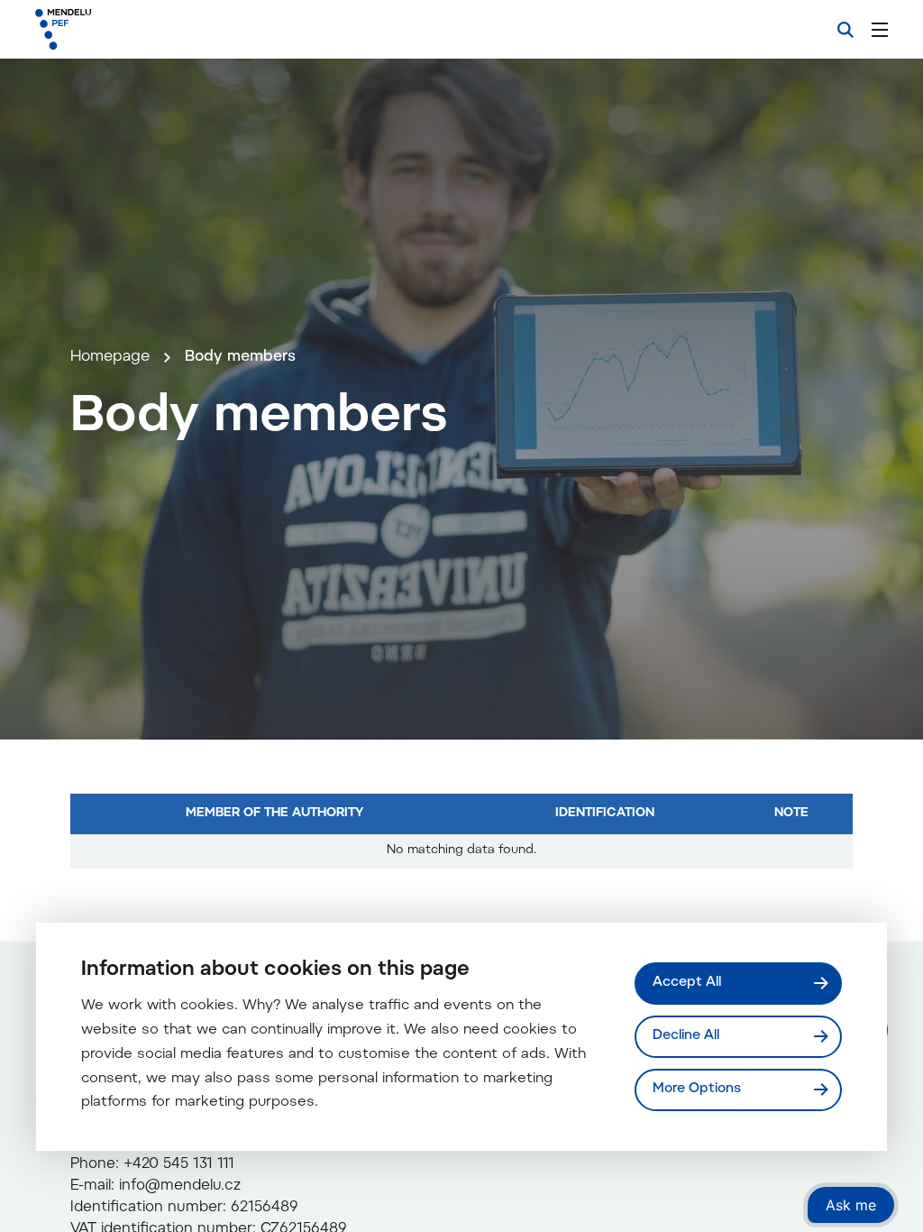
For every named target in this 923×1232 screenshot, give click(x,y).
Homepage (110, 357)
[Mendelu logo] (133, 29)
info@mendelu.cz (180, 1186)
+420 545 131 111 (178, 1164)
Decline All (686, 1036)
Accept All (687, 982)
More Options (697, 1089)
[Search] (845, 30)
